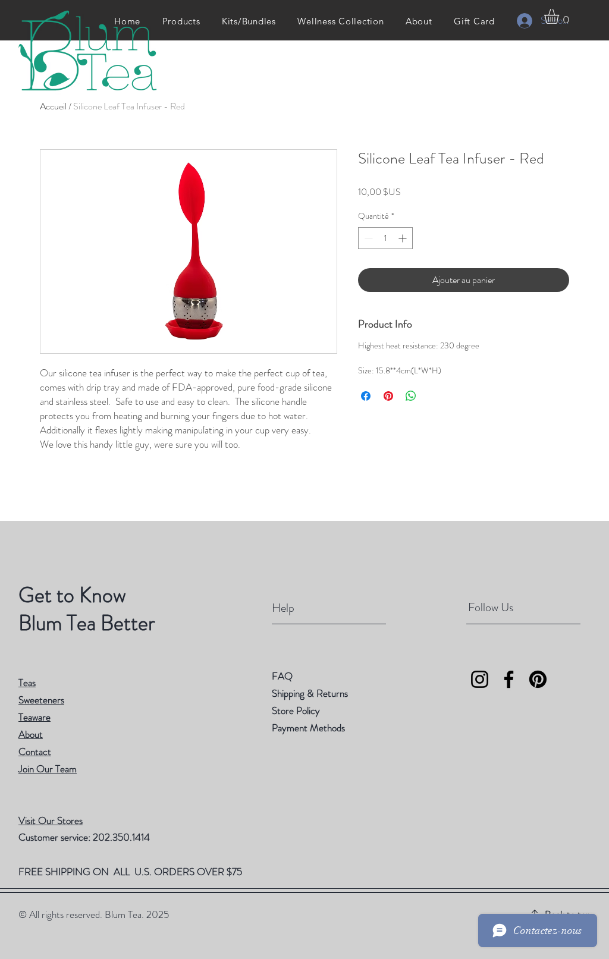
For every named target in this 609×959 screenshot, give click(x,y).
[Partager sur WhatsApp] (411, 396)
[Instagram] (479, 679)
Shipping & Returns (311, 693)
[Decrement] (367, 238)
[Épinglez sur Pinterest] (388, 396)
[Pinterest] (538, 679)
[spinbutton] (385, 238)
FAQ (282, 676)
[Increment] (403, 238)
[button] (560, 16)
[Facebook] (508, 679)
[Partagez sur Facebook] (366, 396)
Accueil (53, 106)
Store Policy (296, 710)
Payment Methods (309, 728)
